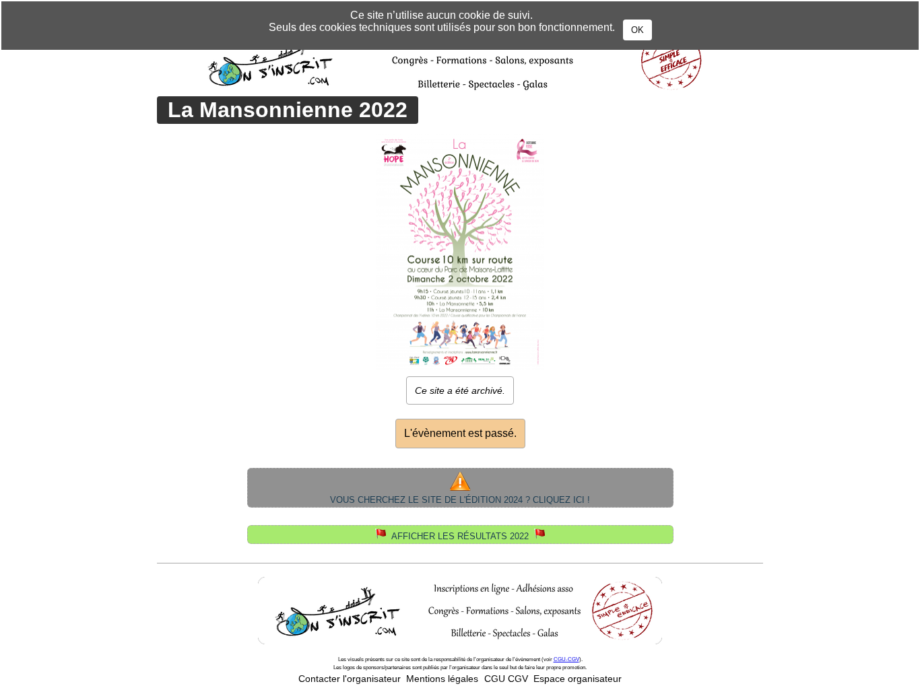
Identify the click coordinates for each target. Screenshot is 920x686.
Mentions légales (442, 679)
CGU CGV (506, 679)
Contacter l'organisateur (349, 679)
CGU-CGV (566, 659)
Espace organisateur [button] (577, 679)
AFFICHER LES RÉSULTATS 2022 (460, 536)
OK (637, 30)
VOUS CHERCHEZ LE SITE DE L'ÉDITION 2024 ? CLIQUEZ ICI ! (460, 500)
